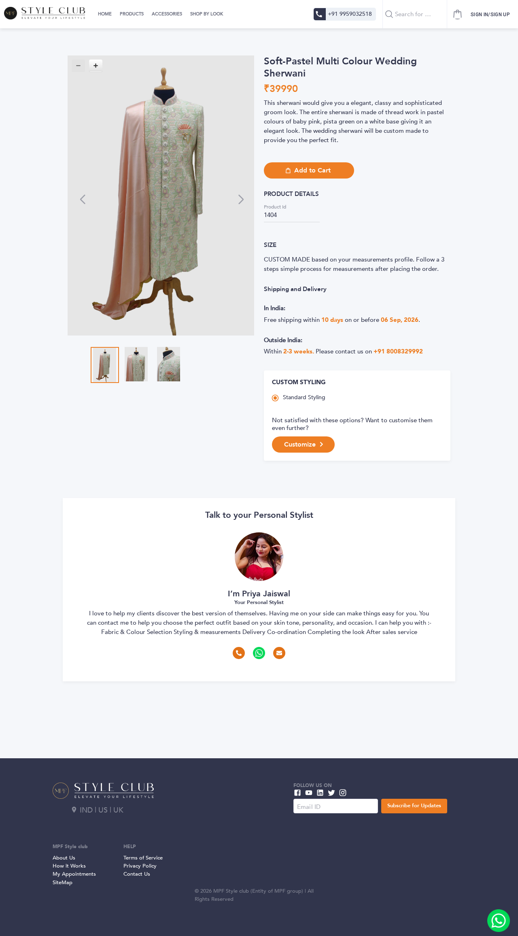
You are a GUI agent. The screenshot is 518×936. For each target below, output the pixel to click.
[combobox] (414, 14)
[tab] (104, 14)
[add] (498, 920)
